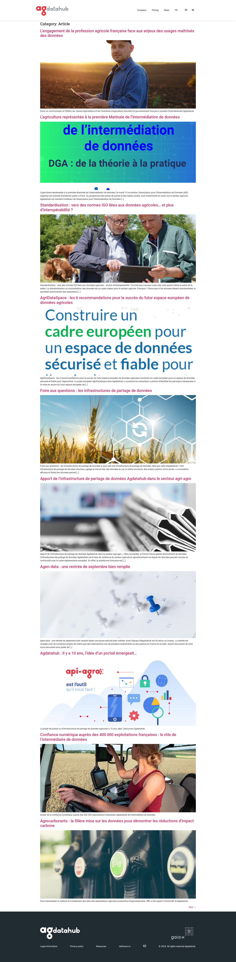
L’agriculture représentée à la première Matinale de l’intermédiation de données (110, 117)
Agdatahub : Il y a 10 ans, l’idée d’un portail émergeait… (88, 653)
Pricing (155, 10)
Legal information (48, 946)
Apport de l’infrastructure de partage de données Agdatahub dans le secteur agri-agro (115, 478)
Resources (101, 946)
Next (192, 907)
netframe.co (125, 946)
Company (141, 10)
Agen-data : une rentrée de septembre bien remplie (85, 566)
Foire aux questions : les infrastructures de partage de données (96, 390)
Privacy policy (76, 946)
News (166, 10)
